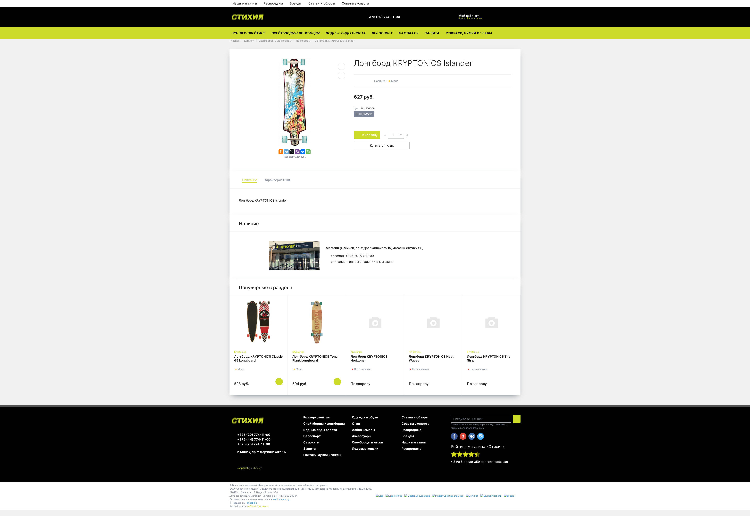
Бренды (296, 3)
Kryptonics (240, 351)
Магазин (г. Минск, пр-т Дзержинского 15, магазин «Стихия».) (375, 248)
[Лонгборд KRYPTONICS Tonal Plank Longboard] (316, 322)
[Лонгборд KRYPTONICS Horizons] (375, 322)
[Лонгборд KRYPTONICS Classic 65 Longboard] (258, 322)
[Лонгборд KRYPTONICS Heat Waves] (433, 322)
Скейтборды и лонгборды (295, 33)
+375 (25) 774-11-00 (253, 444)
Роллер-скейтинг (249, 33)
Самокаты (409, 33)
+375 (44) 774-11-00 (254, 439)
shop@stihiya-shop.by (249, 468)
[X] (291, 151)
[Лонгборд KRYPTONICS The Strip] (491, 322)
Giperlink (252, 502)
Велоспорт (382, 33)
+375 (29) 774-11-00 (253, 435)
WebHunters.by (281, 499)
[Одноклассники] (281, 151)
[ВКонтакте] (302, 151)
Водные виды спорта (346, 33)
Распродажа (273, 3)
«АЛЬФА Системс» (257, 506)
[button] (385, 17)
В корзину (370, 135)
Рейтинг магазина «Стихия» (478, 446)
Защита (432, 33)
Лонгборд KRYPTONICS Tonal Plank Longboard (315, 358)
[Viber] (297, 151)
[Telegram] (286, 151)
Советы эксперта (355, 3)
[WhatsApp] (308, 151)
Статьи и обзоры (321, 3)
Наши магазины (244, 3)
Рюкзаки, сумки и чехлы (469, 33)
